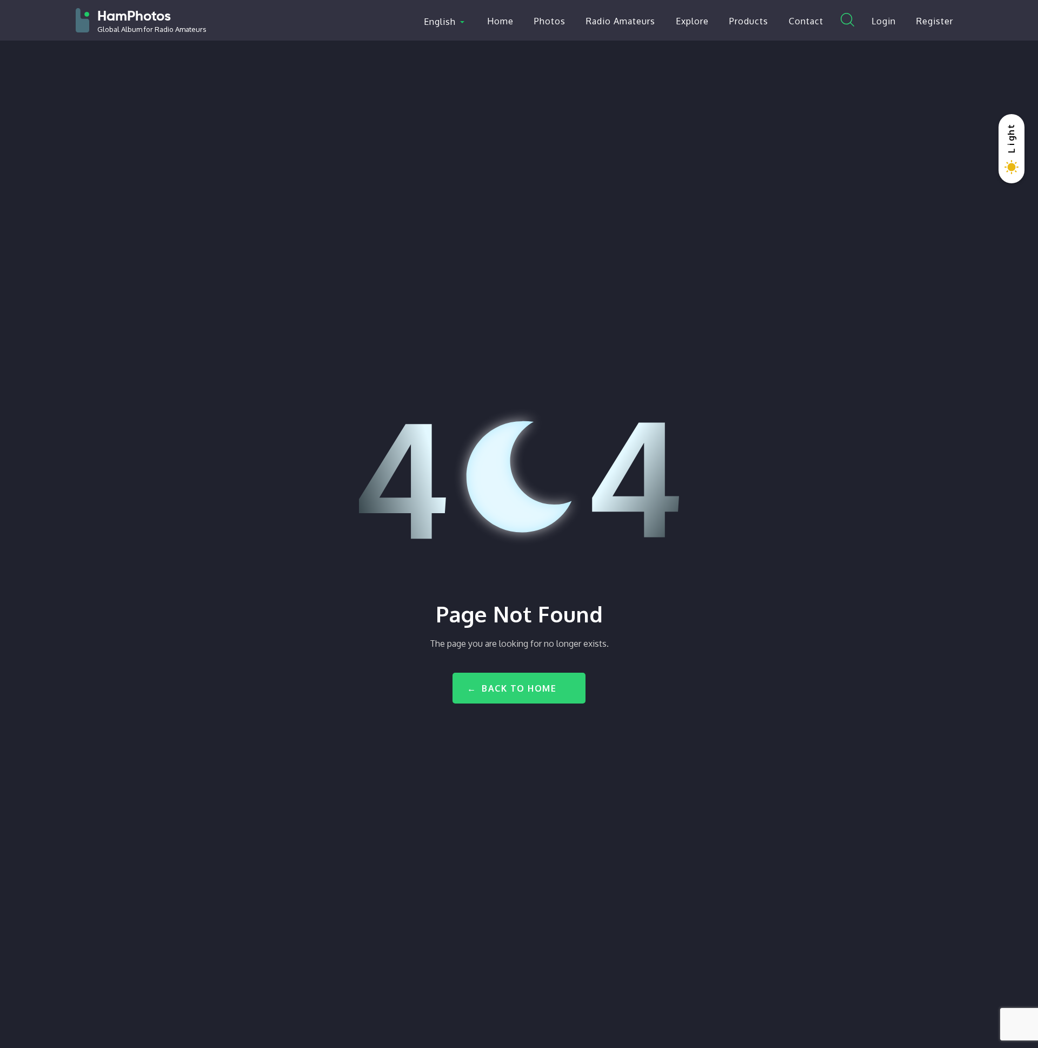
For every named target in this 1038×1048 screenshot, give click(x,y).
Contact (806, 21)
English (440, 21)
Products (748, 21)
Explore (692, 21)
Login (883, 21)
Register (934, 21)
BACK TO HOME (519, 688)
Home (500, 21)
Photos (549, 21)
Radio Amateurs (620, 21)
